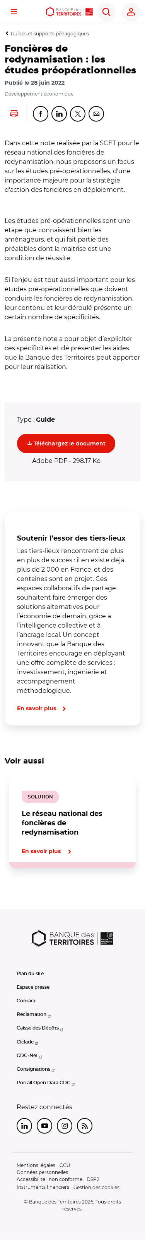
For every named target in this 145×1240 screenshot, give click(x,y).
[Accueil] (69, 11)
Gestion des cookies (96, 1187)
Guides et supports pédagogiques (50, 34)
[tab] (30, 894)
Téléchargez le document (73, 443)
